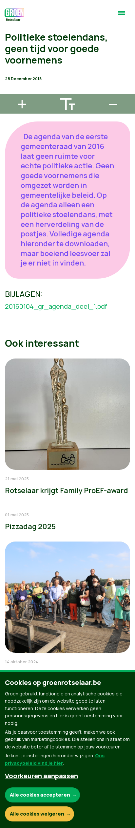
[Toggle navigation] (121, 15)
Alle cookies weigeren (37, 813)
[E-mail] (10, 91)
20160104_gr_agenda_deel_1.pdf (56, 306)
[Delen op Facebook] (10, 54)
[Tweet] (10, 72)
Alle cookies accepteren (40, 794)
